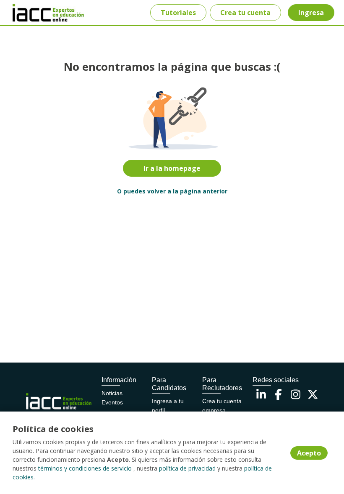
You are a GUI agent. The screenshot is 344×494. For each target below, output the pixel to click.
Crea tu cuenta (245, 12)
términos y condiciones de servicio (85, 468)
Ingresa (311, 12)
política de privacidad (187, 468)
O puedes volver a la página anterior (172, 191)
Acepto (309, 453)
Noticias (112, 393)
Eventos (112, 402)
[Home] (36, 12)
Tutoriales (178, 12)
